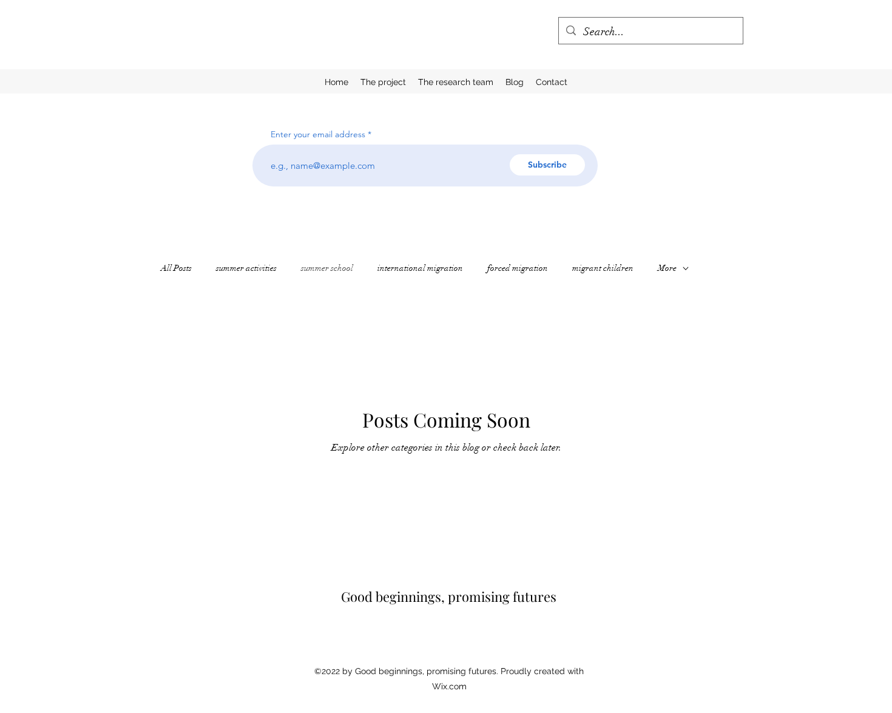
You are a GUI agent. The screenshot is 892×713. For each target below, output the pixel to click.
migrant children (603, 268)
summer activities (246, 268)
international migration (420, 268)
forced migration (517, 268)
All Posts (176, 268)
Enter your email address (318, 134)
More (667, 268)
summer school (327, 268)
